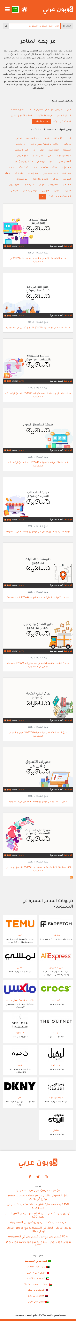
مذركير (55, 179)
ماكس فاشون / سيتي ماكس (44, 144)
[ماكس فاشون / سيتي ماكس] (20, 989)
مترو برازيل (14, 185)
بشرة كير (18, 173)
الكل (69, 110)
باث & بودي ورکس (24, 162)
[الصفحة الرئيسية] (58, 10)
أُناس (51, 162)
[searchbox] (35, 26)
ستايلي (56, 1130)
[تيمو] (20, 924)
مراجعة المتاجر (41, 121)
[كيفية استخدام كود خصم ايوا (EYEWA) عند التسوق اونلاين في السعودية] (38, 431)
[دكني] (20, 1086)
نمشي (18, 138)
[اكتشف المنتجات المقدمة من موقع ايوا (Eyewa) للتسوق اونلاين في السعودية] (38, 836)
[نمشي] (20, 956)
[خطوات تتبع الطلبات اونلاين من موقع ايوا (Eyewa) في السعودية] (38, 566)
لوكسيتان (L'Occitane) (60, 196)
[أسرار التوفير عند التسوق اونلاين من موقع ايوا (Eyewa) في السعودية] (38, 227)
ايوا (42, 196)
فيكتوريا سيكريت (49, 167)
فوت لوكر (23, 167)
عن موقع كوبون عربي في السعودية (38, 1190)
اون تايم (41, 162)
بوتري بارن (33, 173)
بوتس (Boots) (30, 191)
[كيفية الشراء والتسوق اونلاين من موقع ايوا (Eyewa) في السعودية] (38, 500)
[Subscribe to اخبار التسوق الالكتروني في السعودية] (71, 877)
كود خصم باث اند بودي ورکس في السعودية (38, 1222)
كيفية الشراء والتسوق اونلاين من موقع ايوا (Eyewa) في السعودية (38, 532)
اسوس (67, 179)
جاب (35, 167)
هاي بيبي (45, 191)
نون (42, 150)
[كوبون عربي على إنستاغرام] (46, 1177)
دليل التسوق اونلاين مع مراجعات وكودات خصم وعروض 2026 (38, 1197)
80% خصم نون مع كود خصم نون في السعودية (38, 1237)
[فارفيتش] (56, 924)
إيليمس (14, 191)
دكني (50, 156)
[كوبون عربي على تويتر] (38, 1177)
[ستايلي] (56, 1119)
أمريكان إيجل (65, 162)
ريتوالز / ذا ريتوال (40, 179)
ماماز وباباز (53, 185)
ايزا (34, 150)
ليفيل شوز (53, 150)
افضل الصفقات (17, 110)
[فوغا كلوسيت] (56, 1086)
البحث (68, 26)
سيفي (57, 191)
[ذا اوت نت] (56, 1021)
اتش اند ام (38, 156)
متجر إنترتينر (22, 156)
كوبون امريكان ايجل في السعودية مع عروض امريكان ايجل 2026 (38, 1230)
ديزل (7, 173)
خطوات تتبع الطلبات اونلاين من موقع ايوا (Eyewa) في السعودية (38, 597)
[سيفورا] (20, 1021)
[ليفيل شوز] (56, 1054)
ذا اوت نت (20, 144)
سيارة (68, 191)
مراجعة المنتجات (44, 116)
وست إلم (66, 167)
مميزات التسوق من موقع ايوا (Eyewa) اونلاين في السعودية (38, 802)
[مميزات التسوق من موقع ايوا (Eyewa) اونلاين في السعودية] (38, 770)
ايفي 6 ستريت (21, 150)
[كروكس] (56, 989)
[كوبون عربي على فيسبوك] (30, 1177)
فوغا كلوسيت (64, 156)
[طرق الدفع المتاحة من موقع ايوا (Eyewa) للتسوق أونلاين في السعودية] (38, 701)
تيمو (46, 138)
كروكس (67, 144)
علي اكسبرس (33, 138)
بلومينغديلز (21, 179)
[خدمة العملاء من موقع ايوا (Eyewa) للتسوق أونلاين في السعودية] (38, 296)
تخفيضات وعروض (62, 121)
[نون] (20, 1054)
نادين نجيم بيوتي (50, 173)
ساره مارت (29, 185)
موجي (41, 185)
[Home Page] (38, 1163)
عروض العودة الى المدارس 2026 (46, 110)
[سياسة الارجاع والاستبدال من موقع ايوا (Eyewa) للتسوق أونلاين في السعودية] (38, 362)
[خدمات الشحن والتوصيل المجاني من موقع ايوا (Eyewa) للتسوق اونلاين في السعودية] (38, 632)
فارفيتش (57, 138)
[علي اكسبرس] (56, 956)
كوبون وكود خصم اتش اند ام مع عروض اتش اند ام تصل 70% (38, 1215)
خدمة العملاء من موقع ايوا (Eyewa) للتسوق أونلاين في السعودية (38, 328)
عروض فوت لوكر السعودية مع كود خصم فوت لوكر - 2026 (38, 1244)
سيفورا (67, 150)
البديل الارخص (64, 116)
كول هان (66, 173)
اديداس (10, 167)
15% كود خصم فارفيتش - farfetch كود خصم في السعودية (38, 1206)
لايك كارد (67, 185)
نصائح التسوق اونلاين (21, 116)
